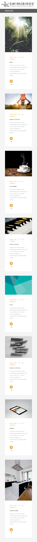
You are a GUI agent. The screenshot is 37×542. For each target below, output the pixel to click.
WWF (11, 62)
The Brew (13, 186)
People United (15, 368)
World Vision (15, 119)
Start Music (14, 244)
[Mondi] (18, 408)
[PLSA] (18, 285)
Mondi (12, 428)
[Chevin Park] (18, 480)
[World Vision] (18, 101)
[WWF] (18, 34)
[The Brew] (18, 163)
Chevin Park (14, 510)
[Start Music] (18, 226)
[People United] (18, 347)
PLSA (11, 304)
